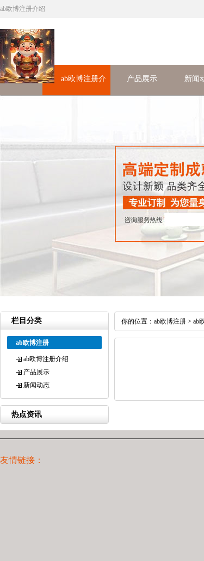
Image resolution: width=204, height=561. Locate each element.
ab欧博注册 (170, 321)
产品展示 (142, 79)
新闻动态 (36, 385)
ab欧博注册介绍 (46, 359)
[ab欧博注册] (27, 81)
